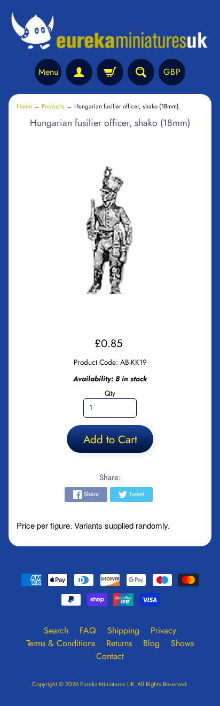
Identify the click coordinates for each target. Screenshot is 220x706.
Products (53, 106)
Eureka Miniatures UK (107, 684)
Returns (119, 643)
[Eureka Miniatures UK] (110, 31)
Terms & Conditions (60, 643)
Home (24, 106)
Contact (110, 656)
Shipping (123, 630)
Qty (110, 393)
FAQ (88, 630)
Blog (151, 643)
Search (56, 630)
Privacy (163, 630)
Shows (182, 643)
